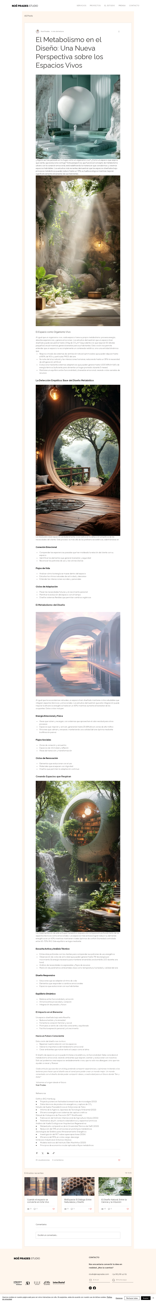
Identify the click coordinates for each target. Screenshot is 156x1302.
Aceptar (146, 1298)
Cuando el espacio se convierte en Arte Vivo (38, 1200)
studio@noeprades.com (99, 1274)
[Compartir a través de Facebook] (37, 1153)
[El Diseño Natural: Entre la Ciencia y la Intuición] (115, 1186)
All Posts (28, 16)
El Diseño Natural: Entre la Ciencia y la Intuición (114, 1200)
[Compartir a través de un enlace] (54, 1153)
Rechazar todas (132, 1298)
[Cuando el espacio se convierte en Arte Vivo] (40, 1186)
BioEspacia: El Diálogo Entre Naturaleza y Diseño (77, 1200)
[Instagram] (90, 1287)
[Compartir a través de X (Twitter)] (42, 1153)
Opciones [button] (119, 1298)
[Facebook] (94, 1287)
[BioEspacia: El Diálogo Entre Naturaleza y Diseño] (78, 1186)
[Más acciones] (119, 31)
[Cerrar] (153, 1298)
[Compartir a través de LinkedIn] (48, 1153)
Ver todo (128, 1173)
